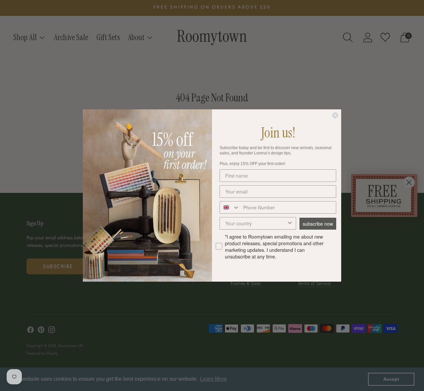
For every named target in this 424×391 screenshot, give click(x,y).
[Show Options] (290, 223)
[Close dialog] (335, 115)
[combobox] (230, 207)
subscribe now (318, 223)
